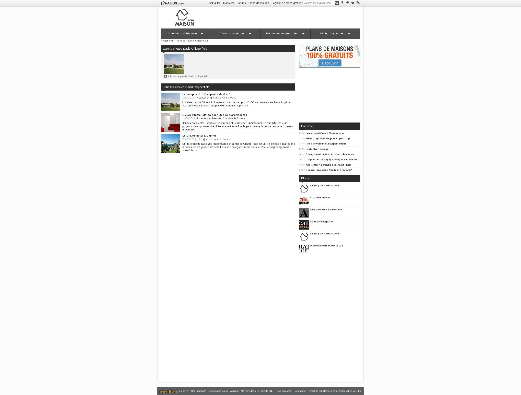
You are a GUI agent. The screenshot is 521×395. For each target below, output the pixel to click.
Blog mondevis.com (218, 391)
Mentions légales (250, 391)
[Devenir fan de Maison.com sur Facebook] (342, 2)
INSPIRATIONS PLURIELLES (326, 245)
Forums (241, 2)
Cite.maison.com (320, 197)
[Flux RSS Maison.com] (358, 2)
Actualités (215, 2)
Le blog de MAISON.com (324, 185)
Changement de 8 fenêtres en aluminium (330, 154)
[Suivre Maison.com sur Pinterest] (347, 2)
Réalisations (204, 97)
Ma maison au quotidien (282, 33)
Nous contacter (284, 391)
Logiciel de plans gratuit (286, 2)
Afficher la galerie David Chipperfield (188, 76)
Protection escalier (317, 149)
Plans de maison (258, 2)
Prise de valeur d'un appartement (326, 143)
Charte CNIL (267, 391)
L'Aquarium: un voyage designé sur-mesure (331, 159)
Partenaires (300, 391)
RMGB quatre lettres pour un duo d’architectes (214, 114)
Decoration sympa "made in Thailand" (329, 170)
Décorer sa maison (232, 33)
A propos (234, 391)
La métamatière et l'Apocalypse (325, 133)
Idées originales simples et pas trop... (329, 138)
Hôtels (200, 139)
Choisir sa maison (332, 33)
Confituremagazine (321, 221)
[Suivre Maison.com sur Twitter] (353, 2)
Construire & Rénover (182, 33)
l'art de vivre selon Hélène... (327, 209)
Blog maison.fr (198, 391)
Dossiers (228, 2)
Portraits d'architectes (209, 118)
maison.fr (183, 391)
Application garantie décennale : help (328, 164)
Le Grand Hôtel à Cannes (199, 135)
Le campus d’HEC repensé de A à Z (206, 94)
